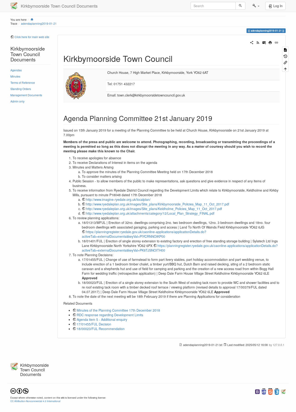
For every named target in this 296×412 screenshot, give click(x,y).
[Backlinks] (285, 62)
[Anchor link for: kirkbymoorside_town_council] (177, 58)
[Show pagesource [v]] (285, 49)
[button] (256, 6)
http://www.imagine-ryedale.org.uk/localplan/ (118, 199)
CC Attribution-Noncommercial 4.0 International (35, 401)
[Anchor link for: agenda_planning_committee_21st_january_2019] (215, 117)
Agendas (16, 70)
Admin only (17, 101)
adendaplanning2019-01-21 (39, 23)
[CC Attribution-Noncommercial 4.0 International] (19, 390)
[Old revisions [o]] (285, 56)
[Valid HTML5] (270, 391)
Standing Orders (20, 89)
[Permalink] (276, 42)
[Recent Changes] (258, 42)
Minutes (15, 76)
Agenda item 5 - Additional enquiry (102, 319)
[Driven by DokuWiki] (283, 391)
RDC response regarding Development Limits (110, 315)
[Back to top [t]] (285, 68)
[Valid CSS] (276, 391)
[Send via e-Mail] (264, 42)
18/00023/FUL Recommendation (101, 328)
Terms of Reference (22, 82)
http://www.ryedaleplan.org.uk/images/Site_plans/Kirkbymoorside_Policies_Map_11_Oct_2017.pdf (157, 204)
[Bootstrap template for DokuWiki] (257, 391)
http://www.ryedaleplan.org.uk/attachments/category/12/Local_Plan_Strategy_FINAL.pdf (150, 213)
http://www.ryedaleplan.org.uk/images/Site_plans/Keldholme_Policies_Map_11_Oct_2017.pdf (154, 208)
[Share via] (252, 42)
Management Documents (26, 95)
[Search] (240, 6)
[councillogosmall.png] (76, 85)
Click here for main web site (32, 37)
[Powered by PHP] (264, 391)
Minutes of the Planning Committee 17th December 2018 (118, 310)
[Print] (270, 42)
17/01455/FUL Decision (94, 324)
